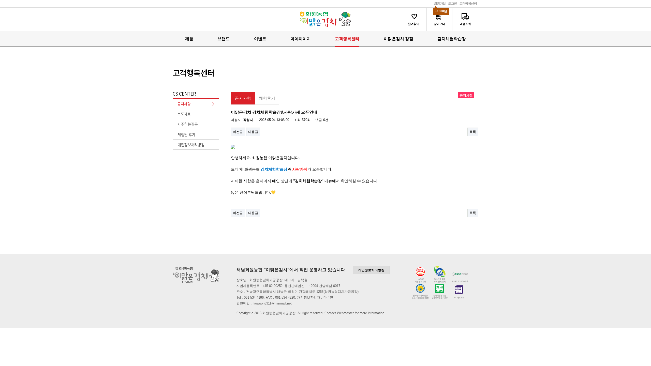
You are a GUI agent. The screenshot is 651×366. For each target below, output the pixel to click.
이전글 (238, 132)
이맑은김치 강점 (398, 39)
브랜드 (223, 39)
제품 (189, 39)
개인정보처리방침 (371, 270)
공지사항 (243, 98)
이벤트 (260, 39)
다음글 (253, 132)
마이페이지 (300, 39)
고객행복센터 (468, 3)
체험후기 (267, 98)
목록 (472, 132)
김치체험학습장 (451, 39)
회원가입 (440, 3)
